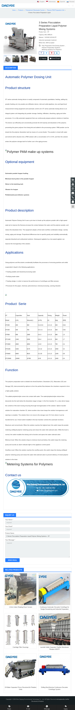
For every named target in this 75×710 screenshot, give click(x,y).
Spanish (62, 1)
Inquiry (43, 58)
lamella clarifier (65, 699)
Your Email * (9, 526)
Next (34, 37)
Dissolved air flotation (37, 701)
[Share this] (41, 53)
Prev (6, 37)
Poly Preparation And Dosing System (53, 45)
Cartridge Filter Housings (21, 647)
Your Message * (10, 540)
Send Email (55, 58)
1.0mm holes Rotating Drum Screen (20, 607)
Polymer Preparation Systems (51, 47)
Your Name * (9, 519)
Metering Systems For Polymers (52, 49)
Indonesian (52, 1)
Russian (71, 1)
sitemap (58, 699)
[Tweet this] (46, 53)
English (42, 1)
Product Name (9, 533)
